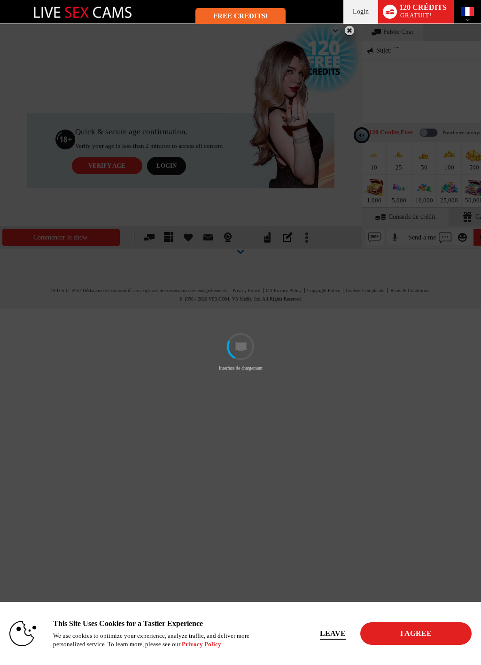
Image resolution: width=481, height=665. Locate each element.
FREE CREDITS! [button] (240, 16)
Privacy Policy (201, 644)
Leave (333, 633)
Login (361, 11)
